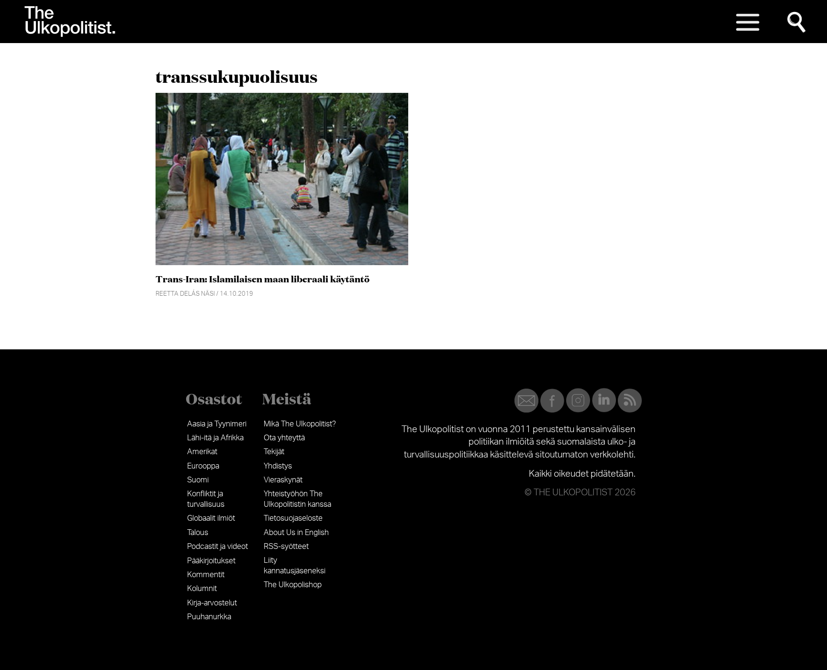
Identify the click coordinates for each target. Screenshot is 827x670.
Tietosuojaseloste (293, 518)
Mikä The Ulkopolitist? (300, 424)
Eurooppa (203, 466)
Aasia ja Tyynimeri (216, 424)
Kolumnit (202, 588)
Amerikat (202, 452)
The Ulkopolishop (293, 585)
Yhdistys (278, 466)
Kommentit (205, 575)
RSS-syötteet (286, 546)
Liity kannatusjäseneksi (294, 566)
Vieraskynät (283, 480)
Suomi (198, 480)
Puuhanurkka (209, 617)
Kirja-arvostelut (212, 603)
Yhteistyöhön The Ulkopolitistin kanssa (297, 499)
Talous (197, 532)
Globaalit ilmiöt (211, 518)
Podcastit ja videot (217, 546)
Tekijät (274, 452)
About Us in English (296, 532)
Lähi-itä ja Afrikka (215, 438)
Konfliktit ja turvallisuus (205, 499)
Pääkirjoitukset (211, 561)
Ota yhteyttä (284, 438)
